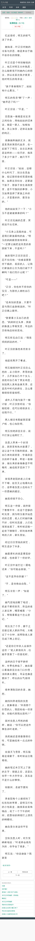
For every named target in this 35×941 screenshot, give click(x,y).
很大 (17, 20)
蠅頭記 (4, 898)
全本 (17, 7)
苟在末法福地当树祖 (8, 911)
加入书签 (17, 26)
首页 (3, 12)
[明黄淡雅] (14, 18)
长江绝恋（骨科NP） (17, 12)
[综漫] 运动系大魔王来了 (10, 908)
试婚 (3, 886)
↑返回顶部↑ (6, 865)
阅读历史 (23, 2)
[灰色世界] (17, 18)
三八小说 (4, 2)
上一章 (10, 872)
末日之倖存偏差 (7, 901)
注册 (32, 2)
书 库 (11, 7)
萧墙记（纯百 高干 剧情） (10, 892)
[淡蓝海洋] (12, 18)
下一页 (17, 875)
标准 (30, 18)
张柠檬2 (4, 889)
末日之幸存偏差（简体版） (10, 895)
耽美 (8, 12)
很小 (26, 18)
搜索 (24, 7)
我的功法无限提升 (8, 904)
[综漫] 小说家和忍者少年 (10, 914)
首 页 (4, 7)
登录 (28, 2)
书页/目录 (25, 872)
